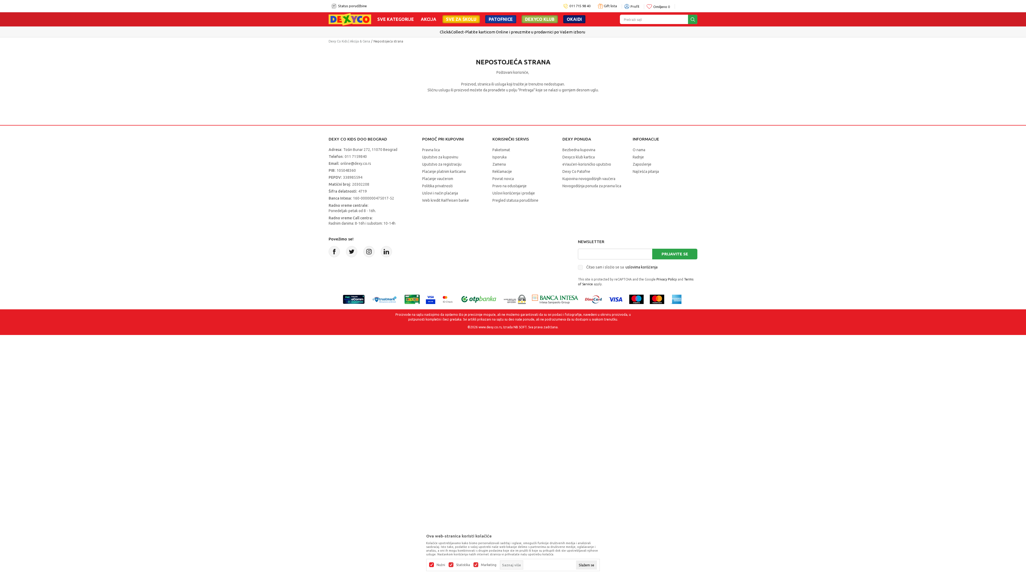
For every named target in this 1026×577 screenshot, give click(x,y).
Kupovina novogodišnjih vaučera (588, 179)
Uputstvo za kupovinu (440, 157)
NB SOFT (520, 327)
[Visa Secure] (430, 299)
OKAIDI (574, 19)
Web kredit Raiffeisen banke (445, 200)
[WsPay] (515, 299)
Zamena (499, 164)
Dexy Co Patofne (576, 171)
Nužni (441, 565)
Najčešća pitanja (646, 171)
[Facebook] (334, 251)
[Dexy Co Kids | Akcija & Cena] (350, 19)
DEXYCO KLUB (539, 19)
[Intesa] (555, 299)
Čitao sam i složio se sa (622, 267)
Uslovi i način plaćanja (440, 193)
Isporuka (499, 157)
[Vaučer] (412, 299)
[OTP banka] (479, 299)
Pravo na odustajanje (509, 186)
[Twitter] (351, 251)
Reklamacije (502, 171)
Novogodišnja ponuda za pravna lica (591, 186)
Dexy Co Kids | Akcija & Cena (349, 41)
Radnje (638, 157)
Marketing (488, 565)
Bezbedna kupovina (578, 150)
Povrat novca (503, 179)
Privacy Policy (666, 279)
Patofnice (501, 19)
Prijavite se (675, 254)
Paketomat (501, 150)
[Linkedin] (386, 251)
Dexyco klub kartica (578, 157)
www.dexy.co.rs (490, 327)
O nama (639, 150)
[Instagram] (369, 251)
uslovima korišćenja (641, 267)
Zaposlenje (642, 164)
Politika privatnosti (437, 186)
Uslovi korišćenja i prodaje (513, 193)
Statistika (463, 565)
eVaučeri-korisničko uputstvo (586, 164)
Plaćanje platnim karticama (444, 171)
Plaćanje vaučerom (437, 179)
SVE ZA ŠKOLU (461, 19)
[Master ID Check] (447, 299)
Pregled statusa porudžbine (515, 200)
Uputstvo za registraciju (441, 164)
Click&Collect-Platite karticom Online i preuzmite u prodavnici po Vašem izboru (512, 32)
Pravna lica (431, 150)
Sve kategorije (395, 19)
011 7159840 (356, 156)
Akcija (428, 19)
